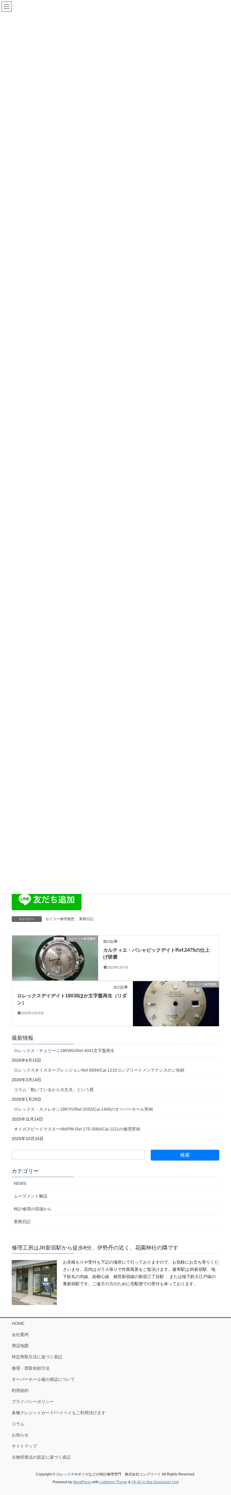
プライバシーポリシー (33, 1401)
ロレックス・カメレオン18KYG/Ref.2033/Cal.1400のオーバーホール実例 (83, 1109)
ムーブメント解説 (31, 1196)
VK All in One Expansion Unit (155, 1482)
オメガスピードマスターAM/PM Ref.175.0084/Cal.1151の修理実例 (77, 1129)
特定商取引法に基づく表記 (37, 1356)
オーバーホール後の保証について (43, 1379)
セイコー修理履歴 (59, 919)
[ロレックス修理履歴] (176, 1003)
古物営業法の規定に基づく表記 (41, 1457)
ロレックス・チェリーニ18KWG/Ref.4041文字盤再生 (64, 1050)
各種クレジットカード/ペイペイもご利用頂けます (59, 1412)
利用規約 (20, 1390)
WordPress (82, 1482)
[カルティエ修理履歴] (55, 957)
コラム (18, 1423)
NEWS (20, 1183)
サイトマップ (24, 1446)
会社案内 (20, 1334)
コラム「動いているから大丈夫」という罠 (54, 1089)
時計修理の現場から (33, 1209)
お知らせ (20, 1434)
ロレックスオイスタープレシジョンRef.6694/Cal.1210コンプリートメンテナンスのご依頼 (99, 1070)
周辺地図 (20, 1345)
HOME (18, 1323)
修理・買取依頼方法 (31, 1368)
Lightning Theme (113, 1482)
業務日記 (86, 919)
